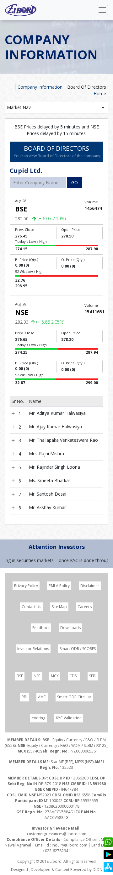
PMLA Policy (59, 585)
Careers (85, 606)
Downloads (70, 627)
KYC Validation (69, 718)
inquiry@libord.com (69, 845)
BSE (20, 676)
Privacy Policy (26, 585)
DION (97, 869)
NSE (37, 676)
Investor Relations (33, 648)
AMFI (42, 697)
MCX (55, 676)
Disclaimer (89, 585)
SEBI (92, 676)
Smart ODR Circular (74, 697)
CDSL (73, 676)
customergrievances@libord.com (56, 833)
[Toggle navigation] (102, 10)
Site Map (59, 606)
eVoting (38, 718)
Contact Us (31, 606)
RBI (24, 697)
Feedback (41, 627)
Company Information (40, 87)
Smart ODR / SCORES (78, 648)
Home (100, 93)
